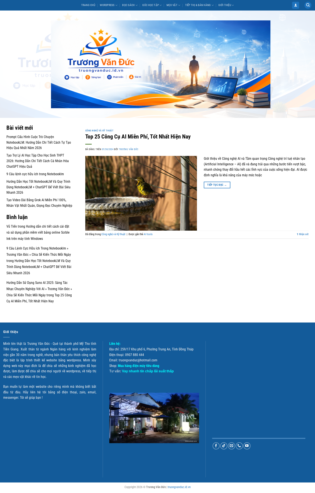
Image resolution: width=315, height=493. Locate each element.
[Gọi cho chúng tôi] (239, 445)
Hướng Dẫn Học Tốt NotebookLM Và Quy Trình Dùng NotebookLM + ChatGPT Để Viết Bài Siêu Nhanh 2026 (38, 187)
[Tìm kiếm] (307, 5)
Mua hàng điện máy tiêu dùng (138, 366)
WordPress (107, 5)
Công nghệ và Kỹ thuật (99, 130)
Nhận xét (303, 234)
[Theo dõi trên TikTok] (223, 445)
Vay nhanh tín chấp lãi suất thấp (148, 371)
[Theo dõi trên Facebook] (216, 445)
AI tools (148, 234)
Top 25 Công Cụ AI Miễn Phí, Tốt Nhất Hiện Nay (138, 136)
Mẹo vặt (171, 5)
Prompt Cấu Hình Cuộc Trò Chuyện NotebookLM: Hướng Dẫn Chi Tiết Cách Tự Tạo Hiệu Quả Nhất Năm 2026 (38, 142)
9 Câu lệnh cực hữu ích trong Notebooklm (35, 174)
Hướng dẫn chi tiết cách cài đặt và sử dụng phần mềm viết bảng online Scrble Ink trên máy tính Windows (38, 232)
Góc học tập (150, 5)
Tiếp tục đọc (217, 184)
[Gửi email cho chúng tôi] (231, 445)
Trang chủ (88, 5)
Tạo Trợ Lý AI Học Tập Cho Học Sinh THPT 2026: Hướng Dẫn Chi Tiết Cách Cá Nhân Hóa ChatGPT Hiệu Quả (37, 160)
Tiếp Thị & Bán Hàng (198, 5)
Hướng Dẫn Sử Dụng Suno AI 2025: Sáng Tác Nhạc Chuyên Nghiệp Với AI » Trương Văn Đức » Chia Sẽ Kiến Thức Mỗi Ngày (39, 289)
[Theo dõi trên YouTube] (246, 445)
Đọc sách (128, 5)
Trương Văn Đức (128, 149)
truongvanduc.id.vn (179, 487)
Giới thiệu (224, 5)
